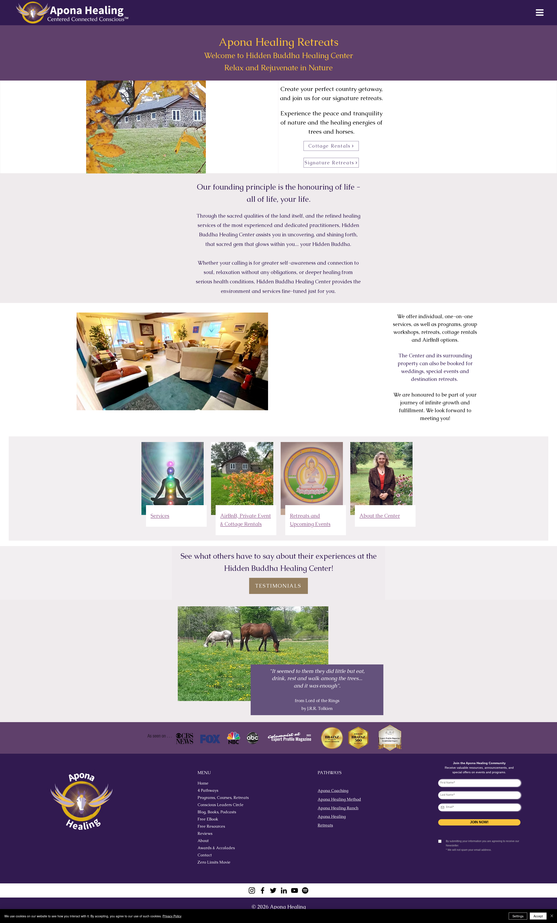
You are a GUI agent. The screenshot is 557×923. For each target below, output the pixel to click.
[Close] (551, 916)
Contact (205, 854)
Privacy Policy (172, 916)
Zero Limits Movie (214, 862)
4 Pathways (208, 790)
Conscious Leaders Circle (220, 804)
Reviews (205, 833)
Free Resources (211, 826)
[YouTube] (294, 890)
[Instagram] (252, 890)
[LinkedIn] (284, 890)
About (203, 840)
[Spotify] (305, 890)
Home (203, 783)
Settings (517, 916)
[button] (540, 12)
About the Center (379, 515)
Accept (538, 916)
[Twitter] (273, 890)
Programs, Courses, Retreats (220, 797)
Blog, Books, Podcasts (217, 811)
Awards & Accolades (216, 847)
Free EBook (208, 819)
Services (160, 515)
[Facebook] (262, 890)
